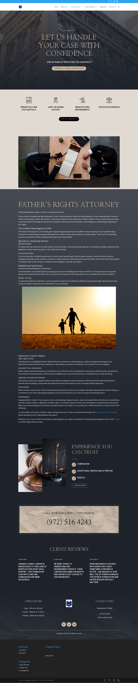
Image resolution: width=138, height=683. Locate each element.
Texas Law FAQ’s (89, 7)
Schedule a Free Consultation (69, 68)
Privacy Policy (49, 656)
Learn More (80, 485)
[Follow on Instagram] (74, 624)
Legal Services (75, 7)
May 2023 (23, 653)
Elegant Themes (31, 680)
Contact (117, 419)
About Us (64, 7)
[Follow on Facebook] (63, 624)
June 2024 (23, 650)
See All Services (69, 119)
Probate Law (23, 667)
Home (56, 7)
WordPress (50, 680)
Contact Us (112, 7)
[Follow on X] (69, 624)
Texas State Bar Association (105, 412)
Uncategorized (24, 670)
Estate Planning (24, 665)
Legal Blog (102, 7)
